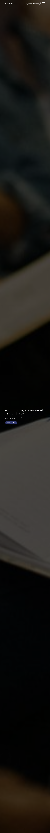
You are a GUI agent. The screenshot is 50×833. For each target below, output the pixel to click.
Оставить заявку (11, 422)
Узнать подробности (33, 3)
